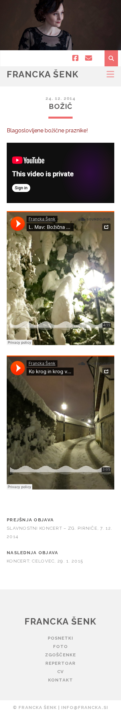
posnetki (60, 638)
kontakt (60, 679)
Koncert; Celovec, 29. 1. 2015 (45, 561)
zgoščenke (60, 654)
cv (60, 671)
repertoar (60, 663)
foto (60, 646)
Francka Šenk (43, 74)
